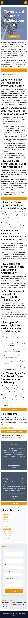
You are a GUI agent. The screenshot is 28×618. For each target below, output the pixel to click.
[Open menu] (25, 2)
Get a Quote (13, 36)
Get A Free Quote (14, 503)
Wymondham (4, 427)
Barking (11, 427)
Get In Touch (14, 409)
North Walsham (7, 528)
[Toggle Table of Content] (15, 75)
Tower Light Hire (20, 62)
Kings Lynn (6, 538)
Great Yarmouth (7, 536)
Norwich (5, 526)
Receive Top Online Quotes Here (14, 431)
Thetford (5, 519)
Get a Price (14, 198)
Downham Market (7, 531)
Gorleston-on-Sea (7, 533)
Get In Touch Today (14, 70)
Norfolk (4, 524)
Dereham (5, 516)
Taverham (5, 521)
